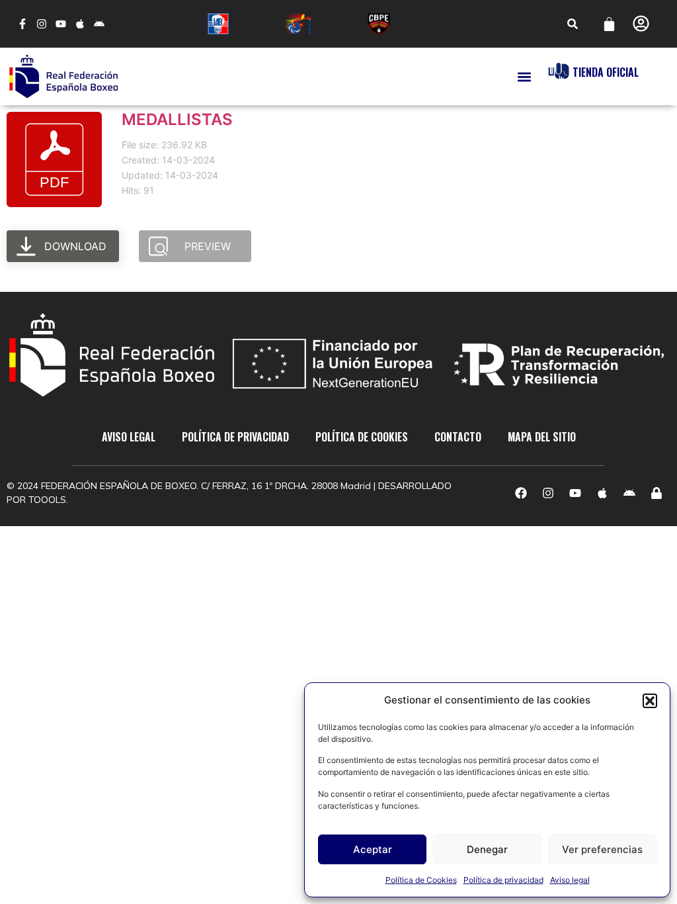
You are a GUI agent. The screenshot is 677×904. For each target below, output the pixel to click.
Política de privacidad (503, 880)
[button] (650, 700)
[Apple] (79, 24)
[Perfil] (641, 23)
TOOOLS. (48, 500)
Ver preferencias (602, 849)
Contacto (457, 437)
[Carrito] (609, 24)
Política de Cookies (421, 880)
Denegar (487, 849)
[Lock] (656, 493)
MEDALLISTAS (177, 119)
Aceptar (372, 849)
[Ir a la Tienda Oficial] (558, 70)
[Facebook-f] (22, 24)
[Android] (98, 24)
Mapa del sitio (542, 437)
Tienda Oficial (606, 72)
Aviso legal (570, 880)
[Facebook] (521, 493)
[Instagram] (42, 24)
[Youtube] (61, 24)
